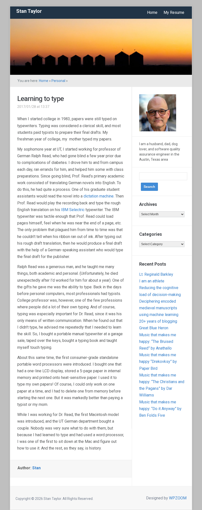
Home (152, 12)
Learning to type (40, 99)
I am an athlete (151, 281)
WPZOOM (177, 498)
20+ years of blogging (158, 321)
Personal (58, 81)
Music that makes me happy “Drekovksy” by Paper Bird (158, 362)
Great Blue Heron (153, 328)
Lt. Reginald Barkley (156, 274)
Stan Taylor (29, 11)
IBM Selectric (72, 209)
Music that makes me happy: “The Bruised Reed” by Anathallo (157, 342)
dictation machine (99, 196)
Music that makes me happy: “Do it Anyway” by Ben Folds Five (160, 409)
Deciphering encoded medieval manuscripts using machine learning (158, 308)
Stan (36, 468)
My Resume (174, 12)
